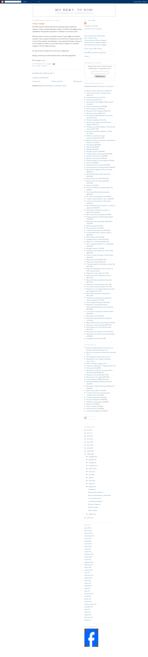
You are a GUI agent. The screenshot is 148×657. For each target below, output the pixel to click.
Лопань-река (90, 100)
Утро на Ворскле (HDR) (94, 379)
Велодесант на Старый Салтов (96, 332)
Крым (86, 541)
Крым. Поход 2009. (92, 390)
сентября (92, 465)
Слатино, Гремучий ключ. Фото (96, 199)
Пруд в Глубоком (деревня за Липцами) (99, 280)
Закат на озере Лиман (93, 106)
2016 (88, 430)
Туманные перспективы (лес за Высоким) (99, 250)
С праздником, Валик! (95, 501)
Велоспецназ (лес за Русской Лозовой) (98, 327)
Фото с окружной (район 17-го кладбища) (100, 244)
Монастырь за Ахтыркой (94, 377)
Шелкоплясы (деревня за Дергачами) (98, 293)
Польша (86, 601)
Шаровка (89, 147)
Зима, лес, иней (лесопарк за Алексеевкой (99, 255)
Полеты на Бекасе (92, 109)
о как (86, 549)
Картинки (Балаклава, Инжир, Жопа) (98, 381)
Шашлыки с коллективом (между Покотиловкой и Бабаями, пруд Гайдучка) (99, 305)
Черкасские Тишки (92, 262)
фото (111, 86)
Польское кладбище (92, 120)
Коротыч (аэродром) (93, 158)
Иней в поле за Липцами (94, 241)
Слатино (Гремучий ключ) (94, 230)
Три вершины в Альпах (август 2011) (98, 357)
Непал (86, 612)
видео (86, 567)
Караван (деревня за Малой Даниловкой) (99, 217)
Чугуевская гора (91, 228)
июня (90, 474)
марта (91, 484)
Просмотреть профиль (93, 29)
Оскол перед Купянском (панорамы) (98, 192)
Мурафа (89, 149)
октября (91, 462)
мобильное (87, 594)
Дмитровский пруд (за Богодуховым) (98, 174)
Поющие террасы (92, 151)
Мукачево (89, 404)
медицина (87, 607)
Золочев (89, 163)
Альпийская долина (92, 338)
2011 (88, 445)
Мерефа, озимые (91, 248)
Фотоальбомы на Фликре (92, 42)
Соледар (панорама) (92, 397)
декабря (91, 456)
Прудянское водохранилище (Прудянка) (99, 221)
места (107, 86)
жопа (86, 580)
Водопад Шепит (91, 408)
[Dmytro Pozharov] (91, 646)
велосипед (87, 536)
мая (90, 477)
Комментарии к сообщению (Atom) (54, 86)
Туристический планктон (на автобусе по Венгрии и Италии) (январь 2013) (99, 349)
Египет (86, 583)
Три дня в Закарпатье (93, 399)
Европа (86, 578)
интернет (87, 554)
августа (91, 468)
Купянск (89, 185)
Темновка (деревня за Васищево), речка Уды (100, 264)
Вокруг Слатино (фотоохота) (95, 91)
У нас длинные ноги (94, 498)
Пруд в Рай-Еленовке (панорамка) (97, 323)
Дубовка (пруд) (91, 226)
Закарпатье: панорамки (94, 402)
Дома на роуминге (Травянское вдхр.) (98, 275)
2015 (88, 433)
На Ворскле (90, 368)
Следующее (36, 81)
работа (86, 544)
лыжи (86, 588)
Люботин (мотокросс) (93, 156)
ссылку (43, 60)
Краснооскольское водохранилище (97, 181)
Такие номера (38, 23)
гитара (86, 596)
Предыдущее (78, 81)
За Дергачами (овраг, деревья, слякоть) (98, 232)
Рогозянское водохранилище (95, 286)
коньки (86, 620)
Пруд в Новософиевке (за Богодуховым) (99, 169)
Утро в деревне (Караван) (94, 302)
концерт (87, 570)
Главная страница (57, 81)
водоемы (102, 86)
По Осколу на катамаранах (95, 196)
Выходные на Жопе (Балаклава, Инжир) (99, 386)
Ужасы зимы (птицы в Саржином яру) (98, 93)
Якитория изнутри (92, 113)
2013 (88, 439)
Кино (86, 591)
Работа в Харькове (100, 52)
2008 (88, 454)
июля (90, 471)
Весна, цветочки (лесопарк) (95, 214)
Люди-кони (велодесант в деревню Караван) (100, 334)
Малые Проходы (91, 237)
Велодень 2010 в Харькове (95, 111)
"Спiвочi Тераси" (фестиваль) (95, 154)
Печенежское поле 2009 (94, 178)
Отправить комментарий (40, 78)
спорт (86, 559)
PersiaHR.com (88, 52)
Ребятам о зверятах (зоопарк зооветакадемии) (95, 137)
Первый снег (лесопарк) (94, 273)
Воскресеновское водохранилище (97, 167)
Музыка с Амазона (94, 504)
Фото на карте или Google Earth (94, 36)
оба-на (44, 66)
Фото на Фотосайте (90, 38)
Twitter (99, 48)
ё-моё (86, 552)
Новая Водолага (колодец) (94, 165)
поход (86, 538)
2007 (88, 518)
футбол (86, 599)
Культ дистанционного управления (99, 495)
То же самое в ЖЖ (90, 48)
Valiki (86, 56)
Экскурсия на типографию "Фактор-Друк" (100, 102)
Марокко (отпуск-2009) (94, 375)
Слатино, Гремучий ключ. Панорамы (98, 201)
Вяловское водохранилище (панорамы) (99, 318)
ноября (91, 459)
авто (39, 66)
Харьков (87, 586)
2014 (88, 436)
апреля (91, 480)
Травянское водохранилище (95, 284)
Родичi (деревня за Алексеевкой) (96, 160)
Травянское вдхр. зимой (94, 239)
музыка (86, 557)
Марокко (87, 565)
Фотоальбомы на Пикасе (92, 40)
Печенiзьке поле (91, 316)
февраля (91, 487)
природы (87, 562)
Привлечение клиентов (95, 492)
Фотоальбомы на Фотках (92, 45)
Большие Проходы (92, 97)
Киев (86, 609)
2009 (88, 451)
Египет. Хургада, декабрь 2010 (96, 363)
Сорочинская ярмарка (93, 411)
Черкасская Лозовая (92, 259)
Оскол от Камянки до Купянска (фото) (98, 187)
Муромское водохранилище (95, 325)
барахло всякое (89, 604)
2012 (88, 442)
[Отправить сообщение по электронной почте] (53, 63)
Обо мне (91, 20)
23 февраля (91, 489)
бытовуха (87, 617)
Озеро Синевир (91, 406)
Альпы (86, 546)
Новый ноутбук (93, 507)
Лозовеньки (90, 145)
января (91, 514)
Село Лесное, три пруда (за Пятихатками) (99, 311)
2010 (88, 448)
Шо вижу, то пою (74, 10)
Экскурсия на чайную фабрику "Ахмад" (99, 131)
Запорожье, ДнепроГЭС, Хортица (97, 366)
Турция (86, 615)
